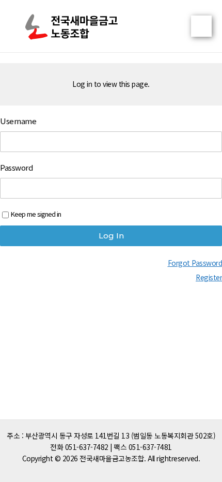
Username (18, 121)
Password (16, 167)
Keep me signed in (36, 214)
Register (209, 277)
